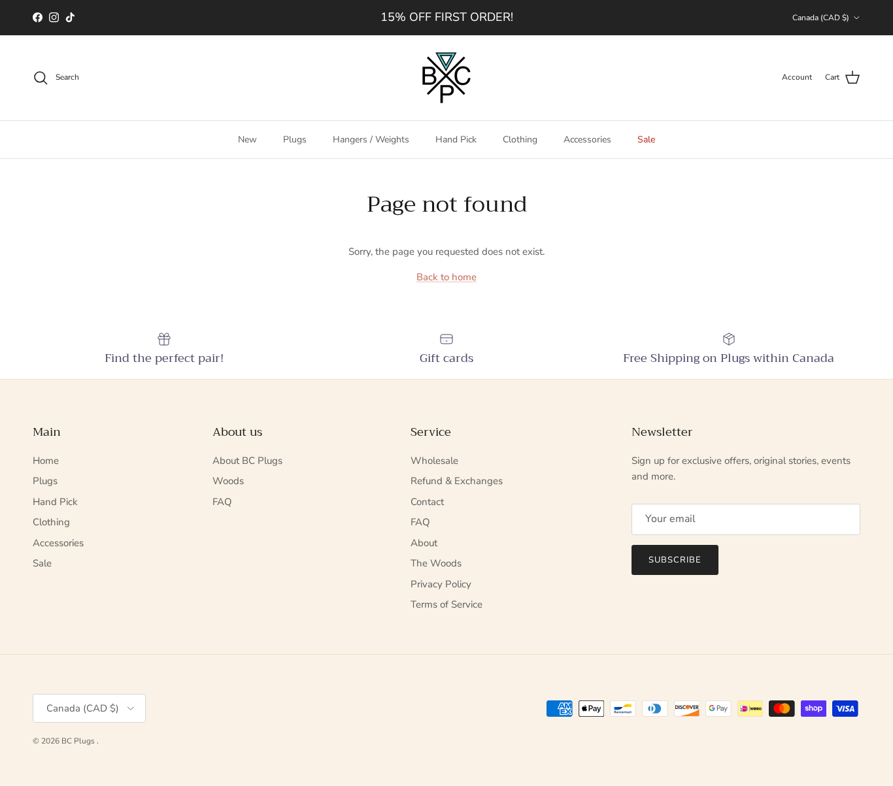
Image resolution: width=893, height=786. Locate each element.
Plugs (295, 139)
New (247, 139)
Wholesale (434, 460)
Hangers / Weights (371, 139)
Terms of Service (446, 604)
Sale (646, 139)
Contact (427, 501)
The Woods (436, 563)
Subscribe (675, 560)
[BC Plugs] (446, 77)
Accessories (587, 139)
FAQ (222, 501)
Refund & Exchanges (457, 480)
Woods (228, 480)
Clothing (520, 139)
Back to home (446, 277)
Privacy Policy (441, 584)
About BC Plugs (247, 460)
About (424, 542)
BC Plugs (79, 741)
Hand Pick (456, 139)
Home (46, 460)
